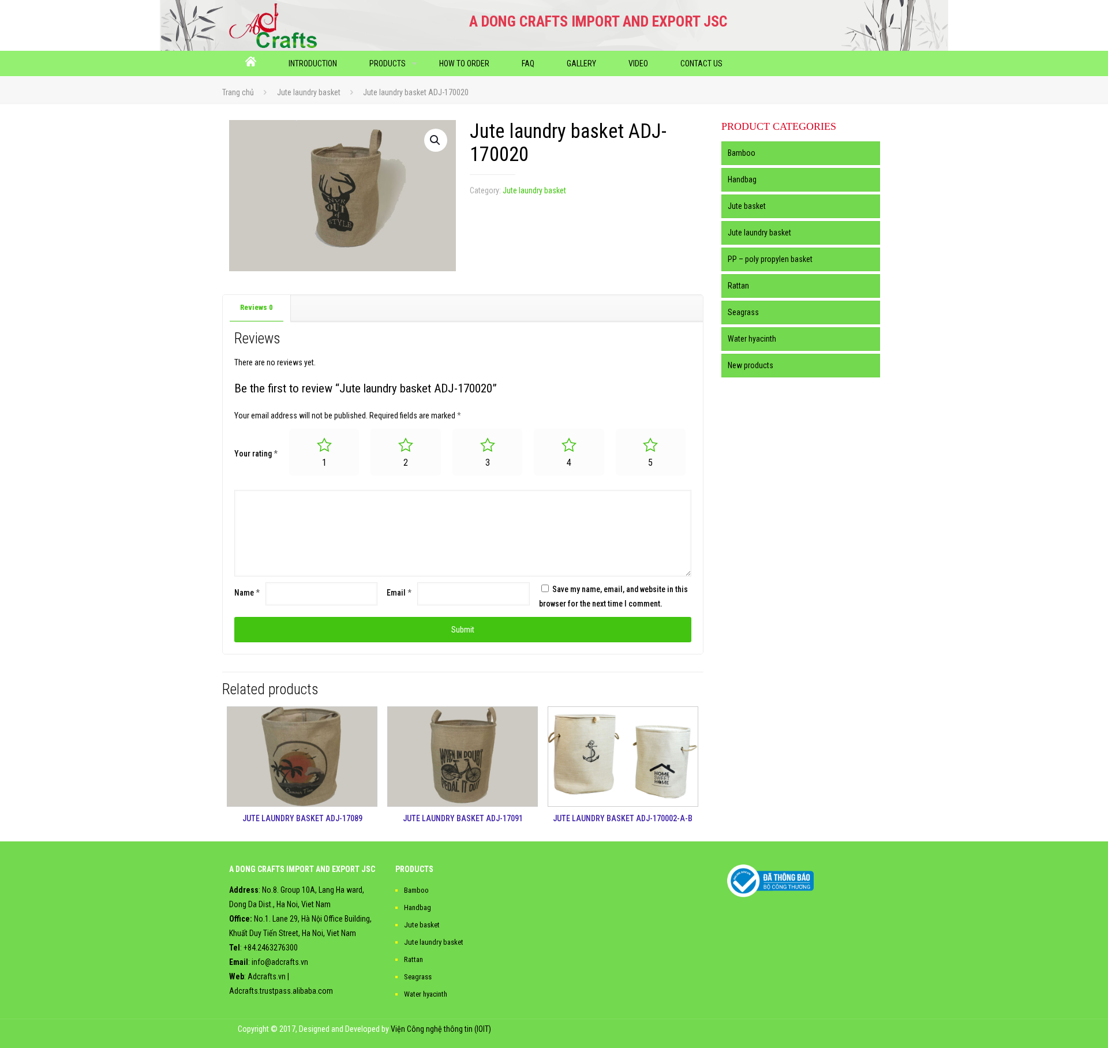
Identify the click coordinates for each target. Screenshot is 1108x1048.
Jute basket (747, 206)
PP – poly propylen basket (770, 259)
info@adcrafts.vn (280, 962)
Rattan (738, 285)
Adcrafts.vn (267, 976)
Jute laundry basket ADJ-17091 (463, 818)
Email (399, 592)
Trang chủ (238, 92)
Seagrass (743, 312)
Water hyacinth (752, 338)
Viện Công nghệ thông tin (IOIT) (441, 1029)
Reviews (256, 307)
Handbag (742, 179)
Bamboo (741, 153)
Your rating (256, 453)
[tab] (257, 308)
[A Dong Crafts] (273, 25)
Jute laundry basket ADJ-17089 (302, 818)
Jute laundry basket (308, 92)
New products (750, 365)
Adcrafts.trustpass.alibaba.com (281, 990)
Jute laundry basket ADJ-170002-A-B (622, 818)
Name (247, 592)
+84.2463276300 (271, 947)
